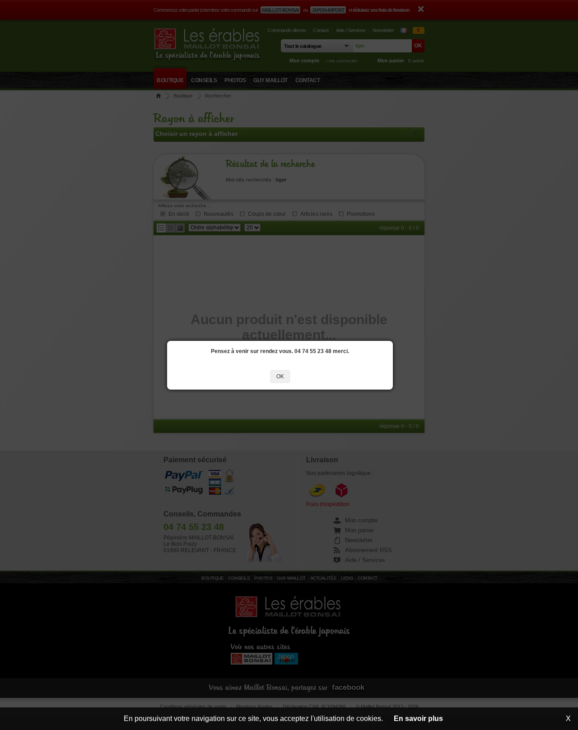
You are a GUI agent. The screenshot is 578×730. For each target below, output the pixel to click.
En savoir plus (418, 718)
